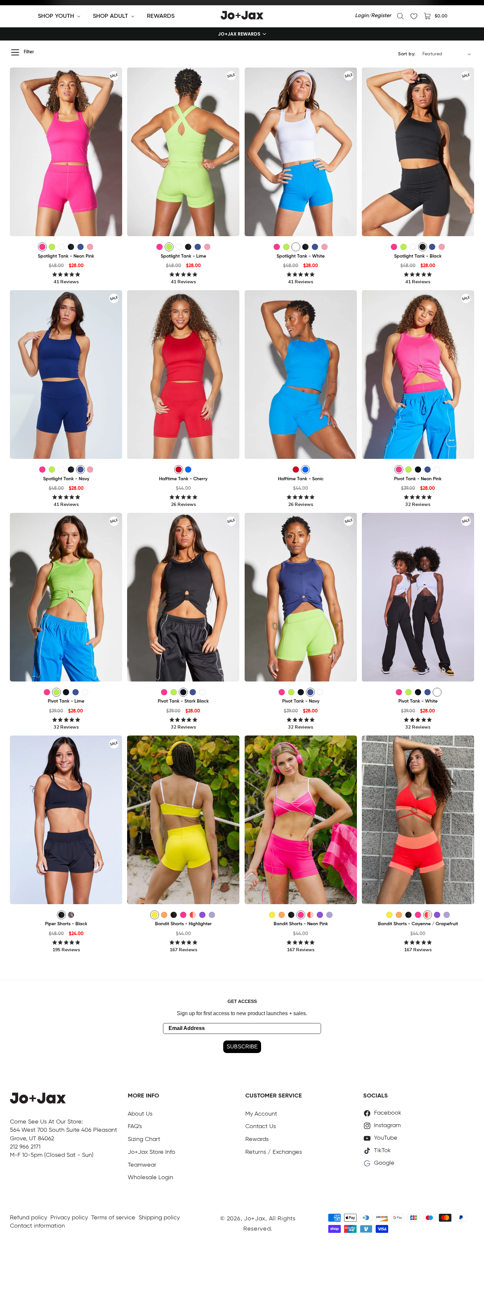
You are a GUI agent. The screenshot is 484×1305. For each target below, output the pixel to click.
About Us (140, 1114)
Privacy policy (69, 1218)
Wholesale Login (150, 1177)
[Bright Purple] (202, 915)
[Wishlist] (414, 16)
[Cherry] (179, 469)
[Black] (71, 247)
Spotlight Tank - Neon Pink (66, 256)
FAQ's (135, 1126)
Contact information (37, 1226)
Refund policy (28, 1218)
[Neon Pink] (42, 247)
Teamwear (142, 1165)
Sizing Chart (144, 1139)
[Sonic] (188, 469)
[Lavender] (212, 915)
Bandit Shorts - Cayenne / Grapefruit (418, 924)
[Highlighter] (154, 915)
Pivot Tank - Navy (300, 701)
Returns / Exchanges (273, 1152)
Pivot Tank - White (418, 701)
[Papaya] (164, 915)
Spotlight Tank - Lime (183, 256)
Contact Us (260, 1126)
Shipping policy (159, 1218)
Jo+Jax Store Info (151, 1152)
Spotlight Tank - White (301, 256)
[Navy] (80, 247)
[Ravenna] (71, 915)
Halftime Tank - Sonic (301, 479)
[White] (61, 247)
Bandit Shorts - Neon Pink (301, 924)
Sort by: (407, 54)
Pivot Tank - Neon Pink (418, 479)
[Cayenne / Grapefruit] (193, 915)
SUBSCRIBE (242, 1046)
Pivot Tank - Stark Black (183, 701)
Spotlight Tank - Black (418, 256)
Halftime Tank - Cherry (183, 479)
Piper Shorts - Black (66, 924)
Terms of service (113, 1218)
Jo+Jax (254, 1219)
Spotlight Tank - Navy (66, 479)
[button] (60, 16)
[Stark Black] (418, 469)
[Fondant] (90, 247)
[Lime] (52, 247)
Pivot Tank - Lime (66, 701)
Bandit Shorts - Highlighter (183, 924)
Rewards (257, 1139)
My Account (261, 1114)
